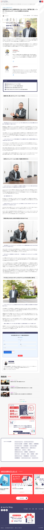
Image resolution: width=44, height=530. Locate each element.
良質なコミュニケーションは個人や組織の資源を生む (14, 85)
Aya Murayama (11, 363)
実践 (33, 508)
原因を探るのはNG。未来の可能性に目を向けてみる (14, 87)
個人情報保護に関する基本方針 (9, 527)
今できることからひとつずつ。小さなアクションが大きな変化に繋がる (17, 89)
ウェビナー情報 (41, 508)
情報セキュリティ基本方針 (18, 527)
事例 (36, 508)
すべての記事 (26, 508)
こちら (21, 337)
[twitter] (13, 75)
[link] (13, 61)
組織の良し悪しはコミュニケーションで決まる (13, 84)
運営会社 (2, 527)
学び (30, 508)
